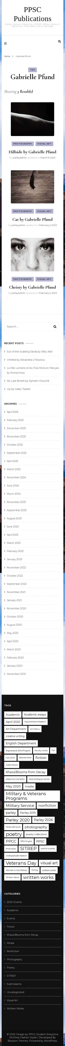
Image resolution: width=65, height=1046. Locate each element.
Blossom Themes (18, 1040)
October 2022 (15, 575)
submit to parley (48, 848)
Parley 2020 (18, 819)
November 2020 (16, 608)
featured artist (25, 758)
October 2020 (15, 616)
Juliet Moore (12, 765)
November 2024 (16, 477)
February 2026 (15, 420)
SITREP (28, 848)
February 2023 (15, 551)
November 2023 (16, 502)
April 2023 (12, 534)
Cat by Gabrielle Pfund (32, 219)
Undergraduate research (16, 856)
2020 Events (14, 902)
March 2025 (13, 469)
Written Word (12, 877)
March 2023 (13, 542)
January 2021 (14, 600)
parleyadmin (19, 157)
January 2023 (14, 559)
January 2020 (14, 665)
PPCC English (26, 841)
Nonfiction (13, 951)
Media (10, 943)
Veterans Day (21, 863)
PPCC (11, 841)
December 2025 (16, 428)
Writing (34, 870)
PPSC (40, 841)
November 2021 (16, 592)
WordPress (50, 1040)
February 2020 (15, 657)
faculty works (41, 750)
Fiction (11, 926)
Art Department (16, 728)
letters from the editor (15, 779)
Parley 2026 (43, 820)
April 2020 (12, 641)
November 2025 (16, 436)
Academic (13, 714)
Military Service (20, 805)
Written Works (15, 1008)
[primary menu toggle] (6, 43)
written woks (49, 870)
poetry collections (36, 834)
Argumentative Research (35, 722)
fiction (41, 758)
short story (11, 848)
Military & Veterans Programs (26, 796)
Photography (23, 144)
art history (35, 729)
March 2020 (14, 649)
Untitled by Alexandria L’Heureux (26, 359)
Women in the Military (16, 870)
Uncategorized (15, 992)
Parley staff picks (13, 827)
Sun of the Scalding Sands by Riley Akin (30, 351)
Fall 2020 (10, 757)
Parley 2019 (28, 812)
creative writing (15, 736)
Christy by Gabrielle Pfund (32, 287)
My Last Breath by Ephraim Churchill (28, 380)
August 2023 (14, 518)
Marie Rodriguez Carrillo (39, 779)
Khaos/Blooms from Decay (26, 772)
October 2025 (15, 444)
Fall (53, 750)
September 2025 (16, 452)
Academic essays (35, 714)
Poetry (11, 967)
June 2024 (13, 485)
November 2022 (16, 567)
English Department (21, 743)
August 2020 (14, 624)
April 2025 (12, 461)
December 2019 (16, 673)
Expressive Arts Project (18, 750)
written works (38, 877)
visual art (49, 862)
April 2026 (12, 411)
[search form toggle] (59, 41)
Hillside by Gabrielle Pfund (32, 151)
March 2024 (14, 493)
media (29, 786)
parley (11, 813)
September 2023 (16, 510)
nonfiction (47, 805)
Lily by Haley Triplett (18, 389)
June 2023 (13, 526)
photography (36, 827)
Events (11, 918)
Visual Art (44, 144)
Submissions (14, 984)
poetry (14, 834)
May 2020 (12, 633)
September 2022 (16, 583)
